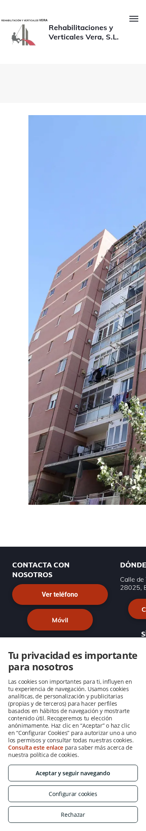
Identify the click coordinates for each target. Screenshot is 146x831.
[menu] (134, 19)
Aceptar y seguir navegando (73, 773)
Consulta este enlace (35, 747)
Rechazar (73, 814)
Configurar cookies (73, 794)
